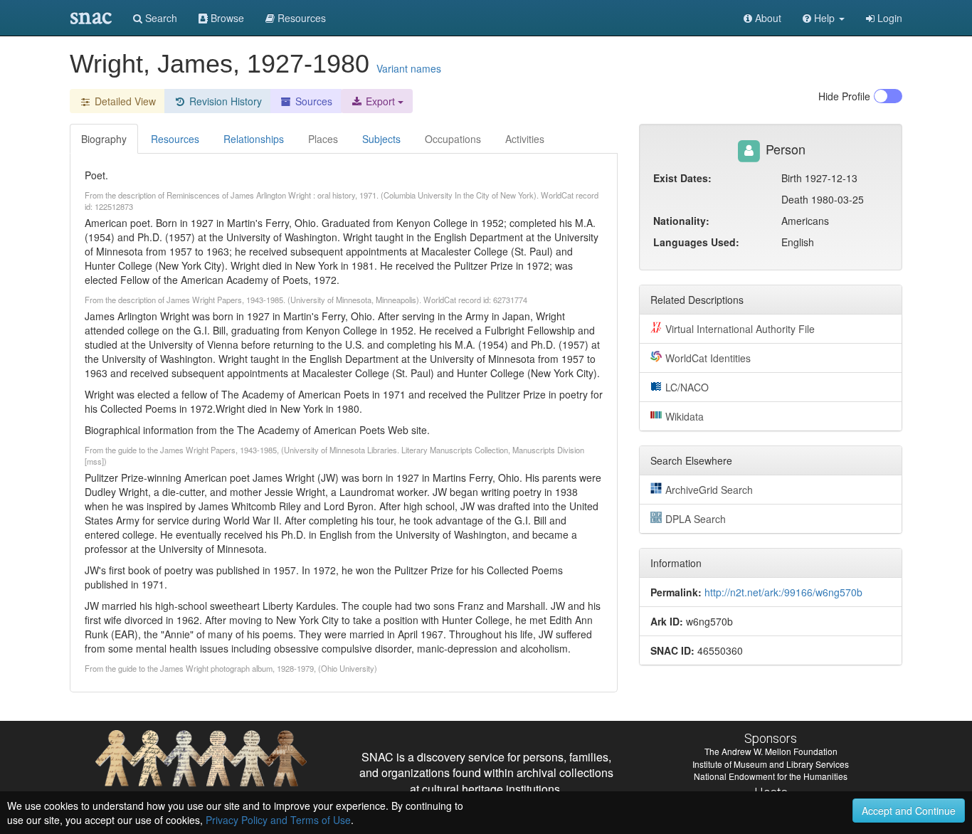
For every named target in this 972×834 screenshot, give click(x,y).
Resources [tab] (175, 139)
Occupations (453, 139)
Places (323, 139)
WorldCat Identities (708, 358)
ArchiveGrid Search (709, 489)
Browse (226, 18)
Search (159, 18)
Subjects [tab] (381, 139)
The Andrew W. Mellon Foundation (771, 751)
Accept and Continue (909, 810)
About (766, 18)
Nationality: (681, 220)
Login (888, 18)
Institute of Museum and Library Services (770, 764)
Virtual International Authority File (740, 329)
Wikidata (684, 416)
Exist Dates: (682, 178)
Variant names (408, 68)
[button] (823, 18)
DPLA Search (695, 519)
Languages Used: (696, 242)
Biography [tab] (104, 139)
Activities (524, 139)
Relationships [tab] (253, 139)
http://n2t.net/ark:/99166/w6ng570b (783, 592)
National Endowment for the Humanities (770, 776)
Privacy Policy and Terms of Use (278, 820)
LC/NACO (687, 387)
